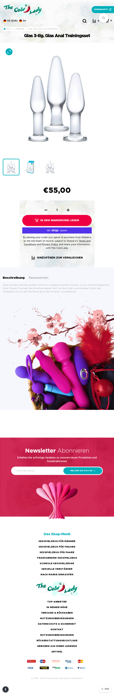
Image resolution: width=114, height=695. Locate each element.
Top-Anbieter (57, 602)
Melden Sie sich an (81, 470)
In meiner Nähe (56, 607)
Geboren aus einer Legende (57, 646)
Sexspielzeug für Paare (57, 552)
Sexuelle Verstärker (57, 569)
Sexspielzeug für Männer (57, 541)
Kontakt (57, 630)
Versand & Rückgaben (57, 613)
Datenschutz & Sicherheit (57, 624)
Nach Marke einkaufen (57, 575)
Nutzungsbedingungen (57, 618)
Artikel (57, 652)
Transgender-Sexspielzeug (57, 558)
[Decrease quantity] (45, 210)
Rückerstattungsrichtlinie (57, 641)
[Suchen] (84, 21)
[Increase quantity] (68, 210)
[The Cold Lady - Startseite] (43, 9)
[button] (99, 9)
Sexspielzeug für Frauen (57, 547)
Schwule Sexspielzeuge (57, 563)
